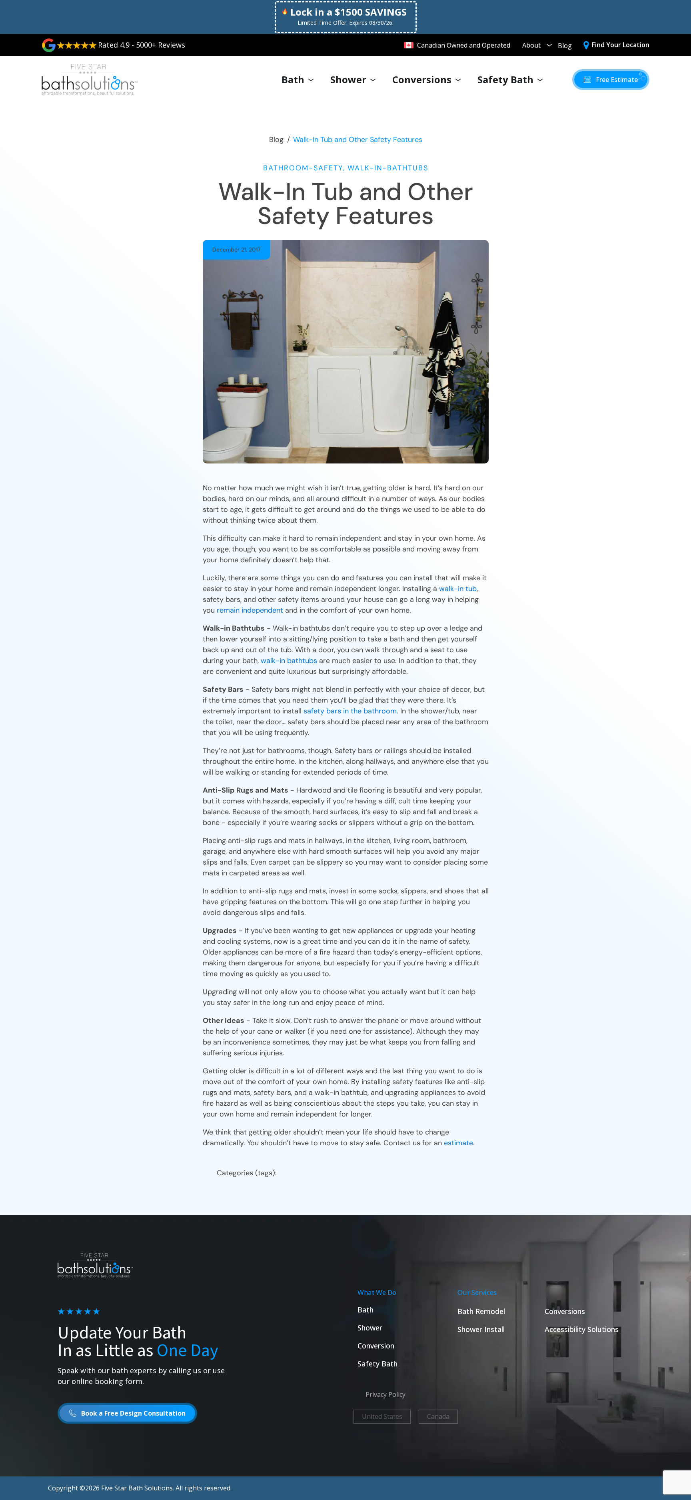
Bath (293, 79)
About (531, 45)
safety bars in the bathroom (350, 711)
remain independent (250, 610)
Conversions (421, 79)
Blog (565, 45)
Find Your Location (620, 44)
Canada (438, 1416)
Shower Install (481, 1329)
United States (382, 1416)
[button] (610, 79)
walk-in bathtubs (289, 660)
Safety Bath (505, 79)
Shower (348, 79)
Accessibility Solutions (582, 1329)
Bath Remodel (481, 1311)
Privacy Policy (385, 1394)
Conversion (375, 1345)
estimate (458, 1143)
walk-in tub (458, 588)
